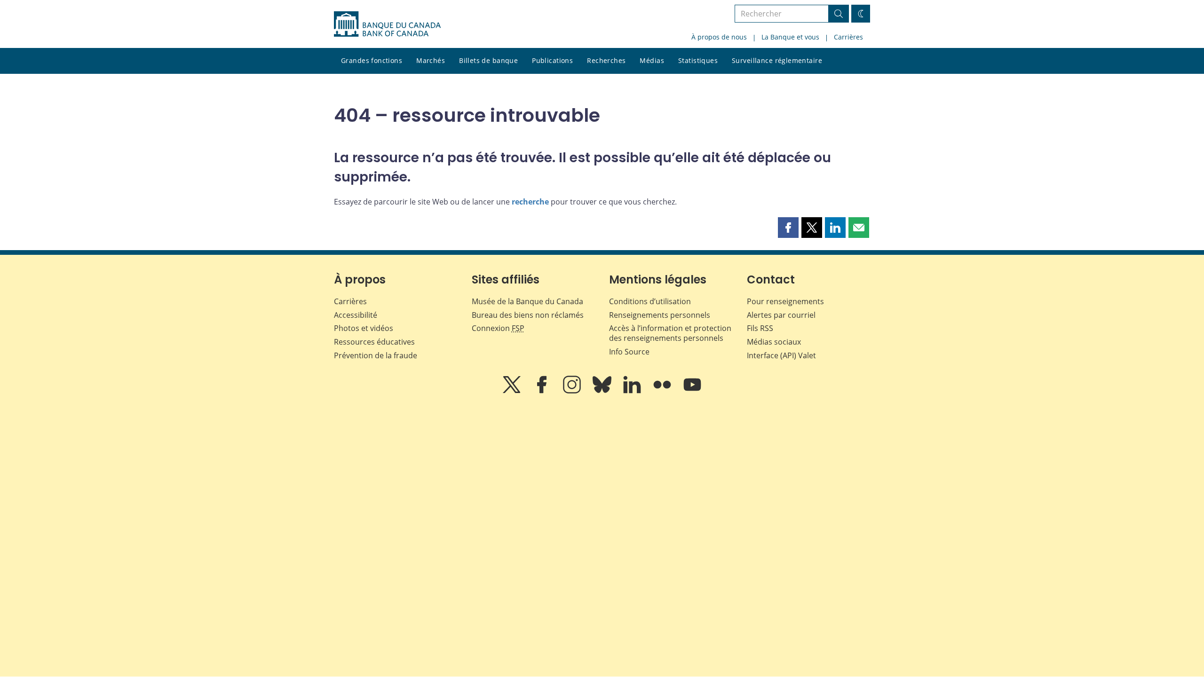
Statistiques (698, 60)
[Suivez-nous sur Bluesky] (603, 391)
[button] (788, 227)
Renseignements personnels (659, 315)
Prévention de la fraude (375, 355)
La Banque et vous (790, 36)
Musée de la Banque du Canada (527, 301)
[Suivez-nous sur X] (513, 391)
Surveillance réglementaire (777, 60)
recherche (530, 202)
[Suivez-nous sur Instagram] (573, 391)
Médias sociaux (774, 342)
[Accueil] (387, 24)
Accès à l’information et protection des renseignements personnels (670, 333)
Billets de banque (488, 60)
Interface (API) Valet (781, 355)
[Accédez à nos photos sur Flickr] (663, 391)
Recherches (606, 60)
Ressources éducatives (374, 342)
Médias (652, 60)
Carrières (848, 36)
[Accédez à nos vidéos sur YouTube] (692, 391)
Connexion (498, 328)
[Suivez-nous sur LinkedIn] (633, 391)
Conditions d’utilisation (650, 301)
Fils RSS (760, 328)
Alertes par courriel (781, 315)
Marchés (430, 60)
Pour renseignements (785, 301)
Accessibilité (355, 315)
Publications (552, 60)
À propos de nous (719, 36)
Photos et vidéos (363, 328)
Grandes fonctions (371, 60)
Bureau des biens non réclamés (528, 315)
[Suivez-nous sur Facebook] (543, 391)
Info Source (629, 351)
